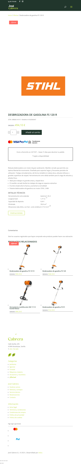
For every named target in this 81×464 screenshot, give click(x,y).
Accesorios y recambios (17, 375)
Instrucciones (16, 213)
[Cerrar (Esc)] (7, 460)
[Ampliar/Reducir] (1, 460)
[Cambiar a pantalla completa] (3, 460)
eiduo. (40, 453)
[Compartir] (5, 460)
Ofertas (15, 15)
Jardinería (13, 364)
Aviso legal (13, 407)
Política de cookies (16, 417)
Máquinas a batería (16, 372)
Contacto (13, 397)
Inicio (10, 15)
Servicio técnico (15, 392)
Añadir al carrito (33, 132)
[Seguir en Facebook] (9, 354)
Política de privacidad (17, 415)
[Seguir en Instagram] (13, 354)
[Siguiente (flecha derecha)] (3, 463)
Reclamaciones (15, 395)
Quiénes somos (15, 387)
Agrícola (12, 367)
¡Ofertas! (13, 377)
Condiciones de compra (18, 412)
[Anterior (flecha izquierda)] (1, 463)
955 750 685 (12, 1)
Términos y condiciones (18, 410)
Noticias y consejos (16, 390)
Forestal (12, 369)
